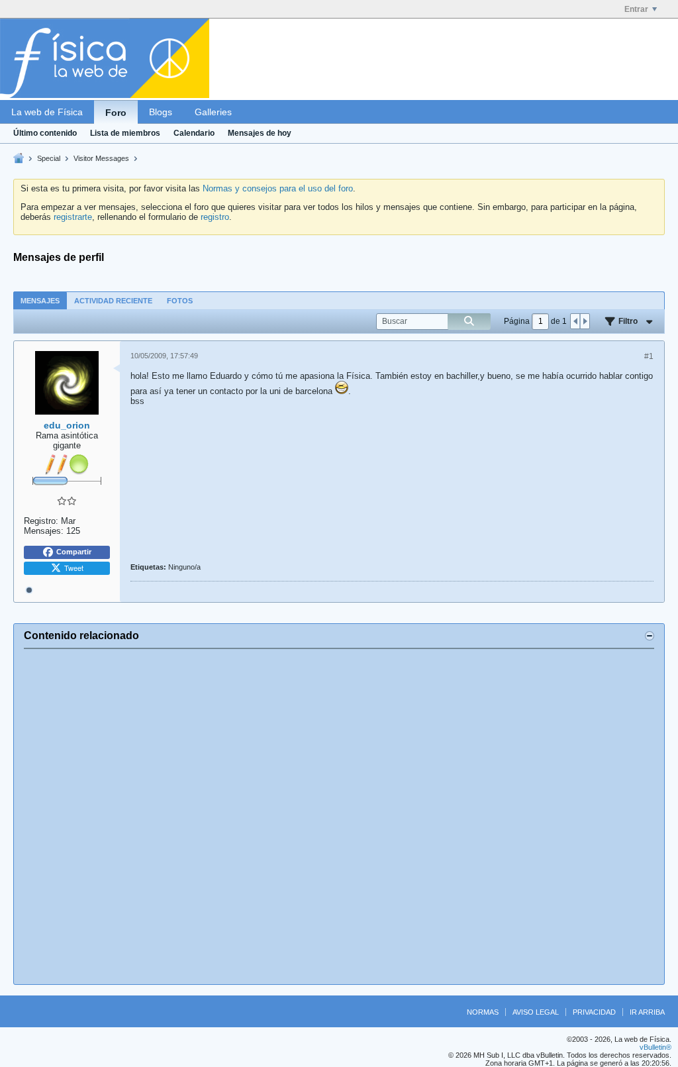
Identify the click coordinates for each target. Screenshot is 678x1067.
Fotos (180, 301)
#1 (649, 356)
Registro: (41, 521)
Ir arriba (647, 1012)
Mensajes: (44, 531)
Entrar (636, 9)
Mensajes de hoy (259, 133)
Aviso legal (535, 1012)
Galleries (213, 112)
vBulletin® (655, 1047)
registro (215, 217)
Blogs (160, 112)
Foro (115, 112)
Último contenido (45, 133)
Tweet (73, 567)
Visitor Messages (101, 158)
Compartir (73, 552)
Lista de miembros (125, 133)
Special (48, 158)
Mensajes (40, 301)
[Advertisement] (339, 816)
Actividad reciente (113, 301)
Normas (483, 1012)
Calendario (194, 133)
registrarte (73, 217)
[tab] (40, 300)
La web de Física (47, 112)
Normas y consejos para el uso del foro (278, 188)
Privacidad (594, 1012)
